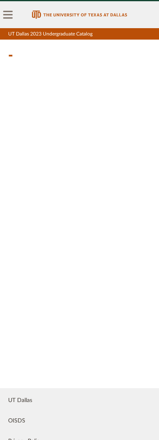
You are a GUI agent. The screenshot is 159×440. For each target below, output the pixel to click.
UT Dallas (20, 400)
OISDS (16, 421)
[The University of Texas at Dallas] (79, 14)
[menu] (8, 14)
